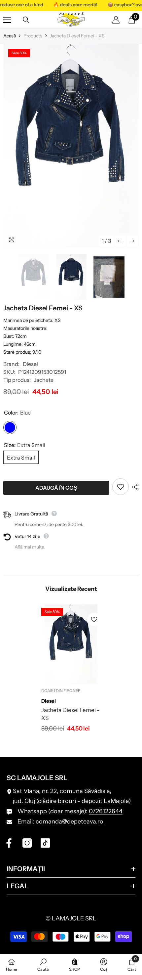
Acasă (9, 36)
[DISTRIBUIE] (134, 487)
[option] (71, 145)
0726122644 (106, 811)
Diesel (30, 364)
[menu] (7, 20)
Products (32, 36)
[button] (120, 241)
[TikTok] (45, 843)
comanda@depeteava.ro (69, 821)
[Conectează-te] (116, 19)
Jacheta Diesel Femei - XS (70, 714)
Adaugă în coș (57, 487)
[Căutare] (26, 20)
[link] (43, 964)
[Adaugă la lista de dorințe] (120, 486)
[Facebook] (9, 843)
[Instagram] (27, 843)
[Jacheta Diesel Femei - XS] (71, 644)
